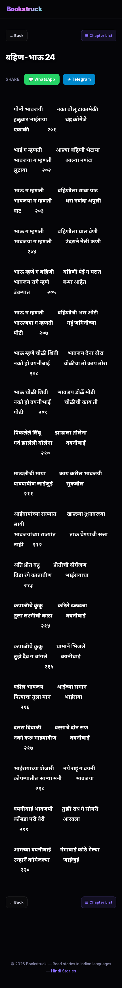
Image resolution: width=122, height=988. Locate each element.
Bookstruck (24, 9)
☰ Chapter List (98, 35)
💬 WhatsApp (42, 79)
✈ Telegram (79, 79)
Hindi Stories (63, 971)
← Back (17, 35)
